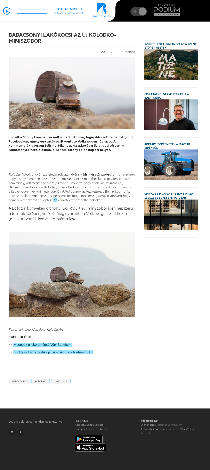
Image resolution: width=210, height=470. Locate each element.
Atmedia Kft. (176, 429)
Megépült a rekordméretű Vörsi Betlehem (42, 345)
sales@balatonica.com (169, 425)
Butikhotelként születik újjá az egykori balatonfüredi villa (53, 352)
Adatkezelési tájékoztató (89, 425)
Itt (55, 200)
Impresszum (82, 420)
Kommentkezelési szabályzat (91, 429)
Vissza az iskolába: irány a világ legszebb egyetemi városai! (168, 196)
